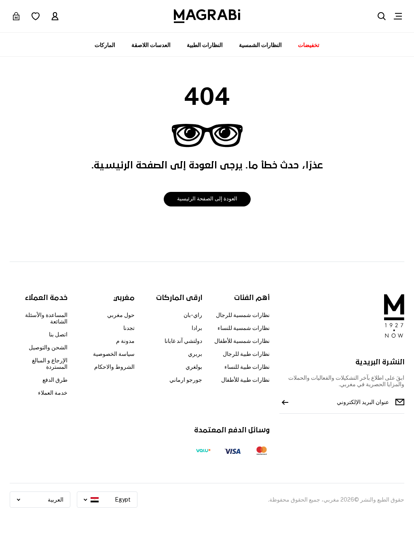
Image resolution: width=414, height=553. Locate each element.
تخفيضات (308, 45)
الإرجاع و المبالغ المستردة (50, 363)
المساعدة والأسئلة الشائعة (46, 318)
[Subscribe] (285, 402)
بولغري (194, 367)
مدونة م (125, 341)
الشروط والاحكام (114, 367)
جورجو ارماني (185, 379)
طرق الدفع (55, 379)
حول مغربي (121, 315)
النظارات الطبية (205, 45)
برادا (197, 328)
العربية (55, 499)
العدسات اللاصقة (151, 45)
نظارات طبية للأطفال (245, 379)
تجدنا (129, 328)
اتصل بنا (58, 334)
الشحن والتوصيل (48, 347)
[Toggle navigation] (397, 16)
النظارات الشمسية (260, 45)
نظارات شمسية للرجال (243, 315)
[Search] (381, 16)
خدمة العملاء (53, 392)
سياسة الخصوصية (114, 354)
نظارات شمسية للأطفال (242, 341)
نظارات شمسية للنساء (244, 328)
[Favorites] (35, 16)
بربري (195, 354)
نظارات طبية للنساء (247, 367)
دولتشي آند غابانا (183, 341)
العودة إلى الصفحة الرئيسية (207, 199)
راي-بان (193, 315)
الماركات (105, 45)
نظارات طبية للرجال (246, 354)
